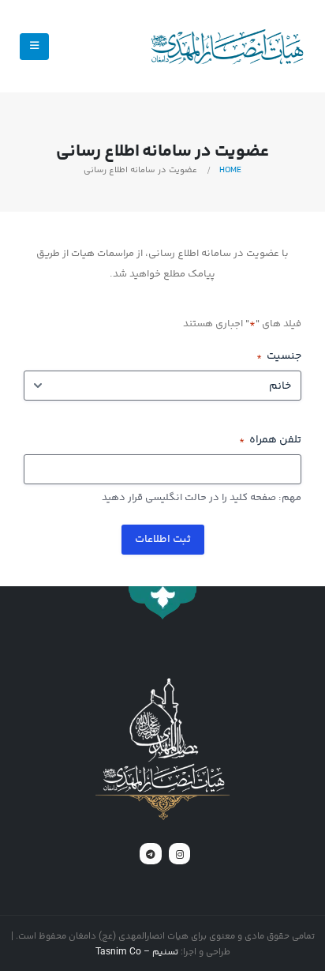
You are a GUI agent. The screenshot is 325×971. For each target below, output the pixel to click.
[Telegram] (150, 853)
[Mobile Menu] (34, 46)
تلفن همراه (270, 440)
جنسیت (278, 356)
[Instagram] (179, 853)
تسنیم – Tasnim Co (136, 951)
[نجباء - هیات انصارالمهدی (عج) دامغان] (226, 46)
